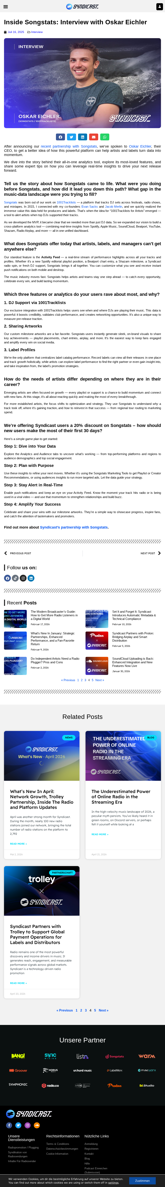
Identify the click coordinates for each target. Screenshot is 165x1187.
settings (113, 1182)
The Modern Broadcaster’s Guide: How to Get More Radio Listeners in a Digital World (54, 615)
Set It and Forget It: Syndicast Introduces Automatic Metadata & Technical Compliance (134, 615)
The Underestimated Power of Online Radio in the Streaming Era (121, 797)
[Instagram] (23, 578)
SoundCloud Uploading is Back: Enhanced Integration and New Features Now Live (133, 662)
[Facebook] (7, 578)
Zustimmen (142, 1180)
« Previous (68, 680)
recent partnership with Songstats (69, 146)
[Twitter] (18, 1125)
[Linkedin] (31, 578)
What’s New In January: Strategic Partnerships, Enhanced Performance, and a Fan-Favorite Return (53, 639)
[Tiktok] (15, 578)
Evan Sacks (89, 206)
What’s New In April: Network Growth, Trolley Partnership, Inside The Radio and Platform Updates (41, 799)
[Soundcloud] (37, 1125)
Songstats (10, 202)
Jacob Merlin (113, 206)
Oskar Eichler (140, 146)
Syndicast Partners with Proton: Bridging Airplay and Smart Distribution (133, 637)
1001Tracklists (66, 202)
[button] (5, 6)
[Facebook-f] (9, 1125)
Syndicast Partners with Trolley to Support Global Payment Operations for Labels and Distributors (37, 934)
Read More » (18, 843)
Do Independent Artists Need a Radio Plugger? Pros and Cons (55, 660)
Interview (37, 32)
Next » (99, 680)
